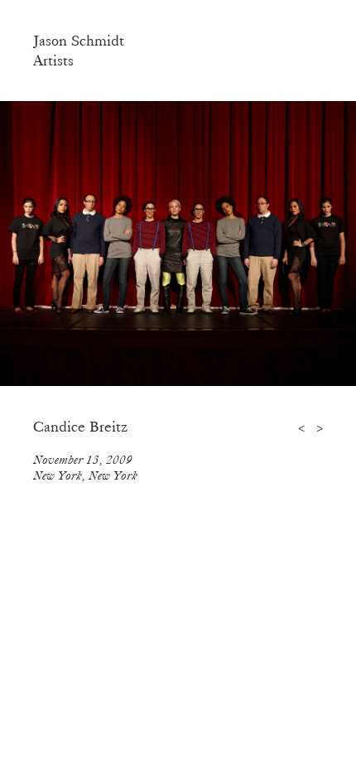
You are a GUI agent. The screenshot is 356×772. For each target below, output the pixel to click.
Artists (53, 60)
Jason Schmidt (78, 40)
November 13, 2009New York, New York (85, 467)
